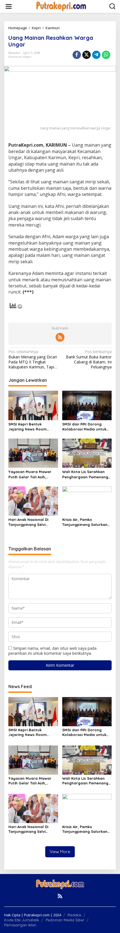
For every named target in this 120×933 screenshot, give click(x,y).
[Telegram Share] (96, 55)
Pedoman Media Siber (65, 920)
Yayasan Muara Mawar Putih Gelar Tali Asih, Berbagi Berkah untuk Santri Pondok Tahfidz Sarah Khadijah (29, 474)
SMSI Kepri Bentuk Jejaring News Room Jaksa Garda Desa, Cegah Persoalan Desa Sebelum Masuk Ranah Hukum (32, 427)
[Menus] (8, 6)
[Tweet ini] (86, 55)
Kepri (27, 57)
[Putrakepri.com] (61, 6)
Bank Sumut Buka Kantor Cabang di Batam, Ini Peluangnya (89, 359)
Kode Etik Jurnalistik (21, 920)
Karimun (15, 57)
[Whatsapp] (106, 55)
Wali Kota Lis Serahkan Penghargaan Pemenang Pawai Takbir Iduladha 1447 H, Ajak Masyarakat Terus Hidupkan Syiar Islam (85, 474)
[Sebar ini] (77, 55)
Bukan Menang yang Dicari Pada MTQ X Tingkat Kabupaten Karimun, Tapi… (32, 359)
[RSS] (60, 337)
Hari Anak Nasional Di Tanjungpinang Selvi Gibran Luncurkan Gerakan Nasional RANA (30, 522)
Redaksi (74, 915)
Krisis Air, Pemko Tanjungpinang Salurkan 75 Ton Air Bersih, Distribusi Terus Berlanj (87, 522)
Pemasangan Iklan (20, 925)
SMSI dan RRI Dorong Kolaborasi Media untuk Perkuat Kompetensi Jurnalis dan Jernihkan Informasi (84, 427)
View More (60, 851)
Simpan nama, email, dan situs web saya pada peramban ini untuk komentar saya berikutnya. (52, 651)
